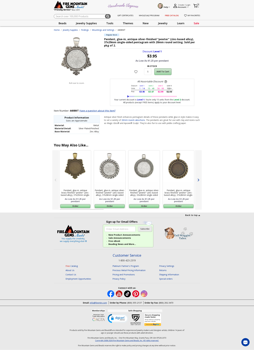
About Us (70, 270)
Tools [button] (109, 23)
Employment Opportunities (78, 278)
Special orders (166, 278)
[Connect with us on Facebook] (111, 293)
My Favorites (194, 15)
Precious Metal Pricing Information (129, 270)
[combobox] (82, 16)
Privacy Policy (118, 278)
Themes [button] (128, 23)
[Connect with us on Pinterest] (136, 293)
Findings (85, 30)
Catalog (72, 266)
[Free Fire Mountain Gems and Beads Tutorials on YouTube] (119, 293)
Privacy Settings (166, 266)
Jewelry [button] (163, 23)
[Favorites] (136, 71)
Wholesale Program (149, 15)
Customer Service (127, 255)
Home (57, 30)
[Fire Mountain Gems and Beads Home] (70, 5)
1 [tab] (61, 210)
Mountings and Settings (103, 30)
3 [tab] (151, 210)
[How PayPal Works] (152, 320)
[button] (118, 318)
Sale (196, 23)
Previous (55, 180)
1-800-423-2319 (127, 260)
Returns (163, 270)
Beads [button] (62, 23)
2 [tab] (106, 210)
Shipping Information (169, 274)
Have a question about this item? (97, 110)
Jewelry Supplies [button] (86, 23)
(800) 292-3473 (166, 302)
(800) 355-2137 (134, 302)
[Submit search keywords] (108, 16)
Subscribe (144, 228)
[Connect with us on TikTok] (127, 293)
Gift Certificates (125, 15)
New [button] (146, 23)
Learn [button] (180, 23)
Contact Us (71, 274)
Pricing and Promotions (123, 274)
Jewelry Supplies (70, 30)
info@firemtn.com (98, 302)
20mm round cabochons (133, 120)
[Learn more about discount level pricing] (165, 82)
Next (198, 180)
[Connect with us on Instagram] (144, 293)
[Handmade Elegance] (123, 5)
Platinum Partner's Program (125, 266)
